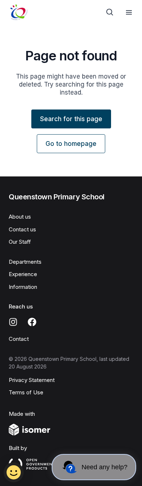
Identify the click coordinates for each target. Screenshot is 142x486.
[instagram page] (13, 322)
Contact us (22, 229)
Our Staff (20, 241)
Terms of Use (26, 392)
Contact (19, 338)
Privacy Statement (32, 380)
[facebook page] (32, 322)
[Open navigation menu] (129, 12)
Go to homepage (71, 143)
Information (23, 286)
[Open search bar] (110, 12)
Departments (25, 261)
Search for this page (71, 119)
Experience (23, 274)
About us (20, 216)
